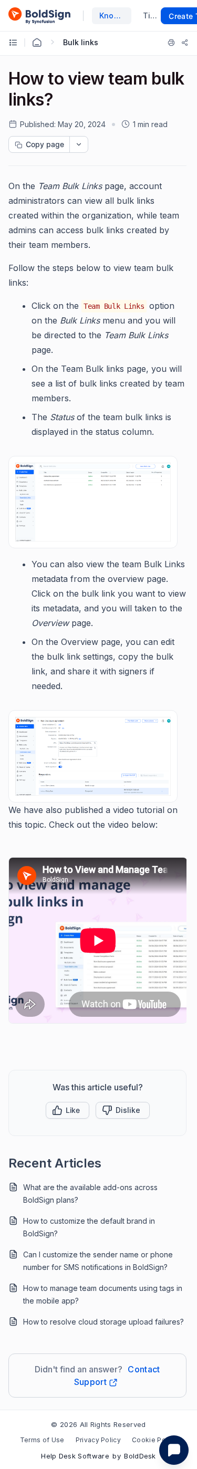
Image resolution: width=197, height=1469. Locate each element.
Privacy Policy (98, 1440)
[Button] (123, 1110)
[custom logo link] (39, 15)
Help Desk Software (75, 1456)
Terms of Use (42, 1440)
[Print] (171, 42)
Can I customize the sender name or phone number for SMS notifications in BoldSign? (98, 1261)
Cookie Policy (154, 1440)
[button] (67, 1110)
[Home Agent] (37, 42)
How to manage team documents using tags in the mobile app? (102, 1294)
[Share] (185, 42)
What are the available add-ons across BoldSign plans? (90, 1193)
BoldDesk (140, 1456)
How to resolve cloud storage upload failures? (103, 1321)
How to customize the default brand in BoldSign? (89, 1227)
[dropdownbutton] (78, 144)
